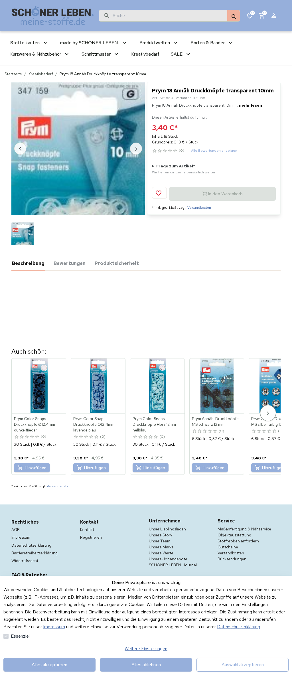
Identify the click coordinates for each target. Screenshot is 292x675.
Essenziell (21, 636)
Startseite (13, 73)
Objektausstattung (234, 535)
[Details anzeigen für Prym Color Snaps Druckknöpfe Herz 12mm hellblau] (157, 385)
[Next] (268, 413)
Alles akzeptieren (49, 665)
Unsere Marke (161, 547)
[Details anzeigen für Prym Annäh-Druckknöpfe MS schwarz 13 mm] (217, 385)
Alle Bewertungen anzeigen (214, 150)
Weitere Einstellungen (146, 649)
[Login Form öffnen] (273, 15)
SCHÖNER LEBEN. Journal (173, 564)
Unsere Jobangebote (168, 559)
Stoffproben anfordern (238, 541)
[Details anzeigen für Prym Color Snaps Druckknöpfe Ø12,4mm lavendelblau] (98, 385)
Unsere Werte (161, 553)
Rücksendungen (232, 559)
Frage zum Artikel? (184, 169)
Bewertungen (70, 263)
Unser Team (159, 541)
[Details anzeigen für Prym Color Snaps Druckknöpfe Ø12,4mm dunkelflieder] (39, 385)
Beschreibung (28, 263)
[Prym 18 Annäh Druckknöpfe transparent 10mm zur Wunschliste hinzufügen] (159, 192)
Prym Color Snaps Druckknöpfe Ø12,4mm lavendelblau (93, 424)
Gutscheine (228, 547)
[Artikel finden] (233, 16)
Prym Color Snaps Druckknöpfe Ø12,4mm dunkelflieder (34, 424)
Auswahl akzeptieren (243, 665)
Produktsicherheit (117, 263)
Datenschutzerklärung (238, 627)
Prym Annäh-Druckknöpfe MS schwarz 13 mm (215, 421)
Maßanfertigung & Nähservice (244, 529)
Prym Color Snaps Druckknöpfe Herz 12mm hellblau (154, 424)
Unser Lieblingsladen (167, 529)
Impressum (54, 627)
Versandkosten (199, 207)
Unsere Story (160, 535)
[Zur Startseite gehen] (52, 16)
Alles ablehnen (146, 665)
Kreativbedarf (41, 73)
